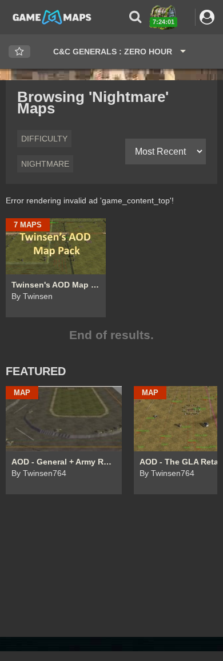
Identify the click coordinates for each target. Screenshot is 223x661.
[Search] (135, 17)
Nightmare (45, 163)
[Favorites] (19, 51)
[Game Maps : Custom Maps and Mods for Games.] (52, 16)
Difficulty (44, 138)
